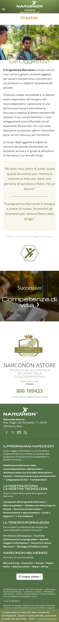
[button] (29, 578)
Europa (40, 563)
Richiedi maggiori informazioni (25, 541)
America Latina (21, 566)
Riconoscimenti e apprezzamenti (21, 512)
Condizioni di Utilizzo (32, 591)
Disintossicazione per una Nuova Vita (35, 476)
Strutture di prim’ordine (27, 509)
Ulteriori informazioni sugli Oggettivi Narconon (28, 236)
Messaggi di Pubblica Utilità (32, 546)
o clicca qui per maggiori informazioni (29, 396)
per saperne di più (47, 618)
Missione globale (12, 505)
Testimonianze (38, 479)
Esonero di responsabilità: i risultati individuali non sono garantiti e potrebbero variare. (29, 595)
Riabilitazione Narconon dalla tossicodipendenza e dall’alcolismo (22, 467)
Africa (44, 566)
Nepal (35, 566)
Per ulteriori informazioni (17, 535)
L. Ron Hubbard (24, 516)
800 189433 (29, 391)
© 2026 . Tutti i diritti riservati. (23, 589)
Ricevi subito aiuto (30, 381)
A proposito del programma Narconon (24, 501)
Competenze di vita (16, 479)
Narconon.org (11, 563)
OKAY (32, 618)
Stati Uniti (27, 563)
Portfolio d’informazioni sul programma (24, 537)
